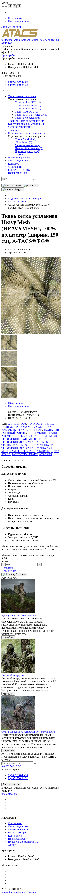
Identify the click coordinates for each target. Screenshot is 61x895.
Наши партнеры (17, 172)
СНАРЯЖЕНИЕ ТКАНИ (42, 432)
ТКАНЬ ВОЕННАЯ (30, 429)
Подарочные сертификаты (23, 841)
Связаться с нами (18, 829)
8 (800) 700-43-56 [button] (11, 766)
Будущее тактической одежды (18, 615)
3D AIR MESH (48, 435)
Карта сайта (15, 835)
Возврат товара (17, 832)
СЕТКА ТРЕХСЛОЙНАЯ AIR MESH (24, 441)
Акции (12, 844)
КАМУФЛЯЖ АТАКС (22, 451)
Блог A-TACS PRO (19, 169)
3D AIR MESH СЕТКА (25, 445)
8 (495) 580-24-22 (18, 84)
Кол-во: (5, 561)
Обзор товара (16, 403)
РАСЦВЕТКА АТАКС (25, 454)
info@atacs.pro (9, 793)
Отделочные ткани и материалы (26, 198)
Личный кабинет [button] (11, 26)
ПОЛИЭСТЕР (36, 423)
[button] (9, 55)
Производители (17, 838)
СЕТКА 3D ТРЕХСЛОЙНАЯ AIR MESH (27, 447)
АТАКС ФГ (43, 451)
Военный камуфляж (13, 675)
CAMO (40, 426)
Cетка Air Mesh (17, 201)
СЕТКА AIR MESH (27, 435)
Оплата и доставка (19, 21)
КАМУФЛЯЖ (27, 426)
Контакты (13, 163)
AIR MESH (7, 435)
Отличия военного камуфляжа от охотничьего (28, 731)
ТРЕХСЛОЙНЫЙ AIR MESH (18, 439)
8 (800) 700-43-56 (18, 81)
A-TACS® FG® (17, 423)
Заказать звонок (11, 784)
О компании (15, 17)
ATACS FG (45, 454)
